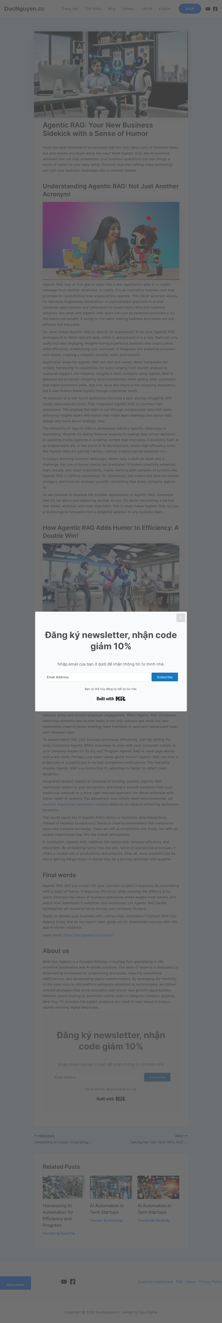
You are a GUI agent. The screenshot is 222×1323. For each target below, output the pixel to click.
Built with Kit (111, 699)
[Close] (180, 617)
